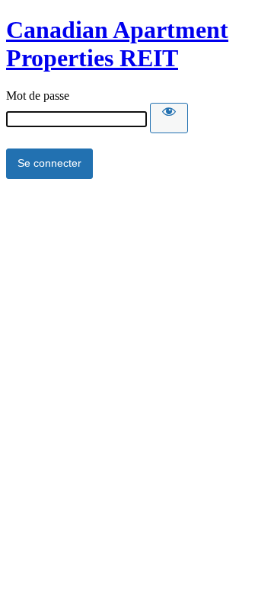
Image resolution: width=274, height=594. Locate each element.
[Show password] (169, 118)
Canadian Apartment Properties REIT (117, 44)
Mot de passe (37, 95)
